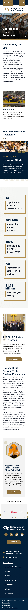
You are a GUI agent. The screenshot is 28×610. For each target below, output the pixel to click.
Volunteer (8, 576)
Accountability (6, 605)
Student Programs (10, 580)
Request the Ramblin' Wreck (10, 608)
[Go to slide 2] (14, 124)
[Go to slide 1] (12, 124)
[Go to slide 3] (16, 124)
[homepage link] (14, 9)
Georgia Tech (9, 584)
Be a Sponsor (9, 593)
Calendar (7, 571)
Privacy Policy (6, 603)
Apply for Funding (8, 109)
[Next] (23, 152)
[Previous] (19, 152)
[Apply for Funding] (14, 99)
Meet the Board (14, 359)
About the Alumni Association (14, 567)
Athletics (7, 589)
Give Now (8, 3)
